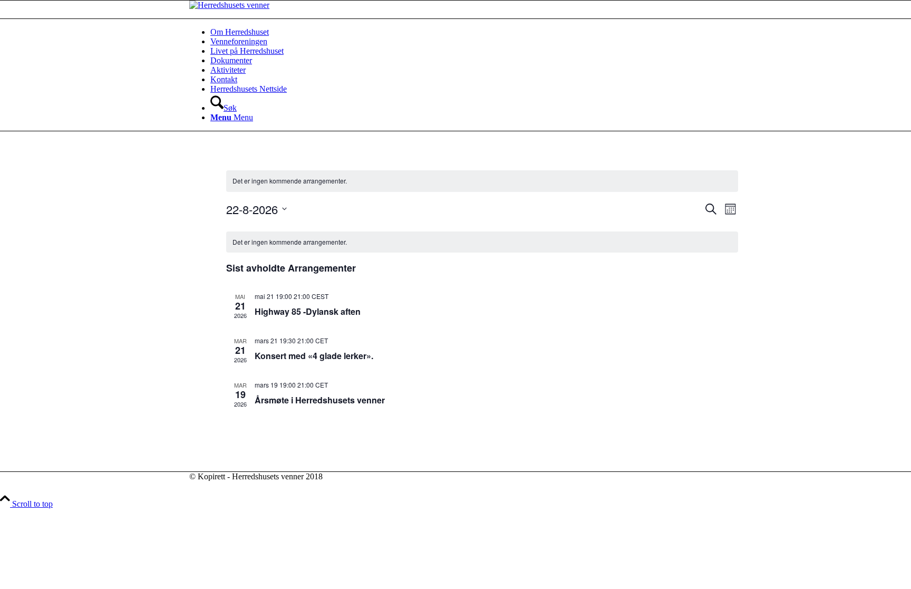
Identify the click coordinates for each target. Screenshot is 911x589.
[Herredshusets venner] (229, 5)
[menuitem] (466, 32)
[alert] (482, 181)
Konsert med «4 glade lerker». (314, 356)
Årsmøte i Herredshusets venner (320, 400)
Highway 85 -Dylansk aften (308, 311)
